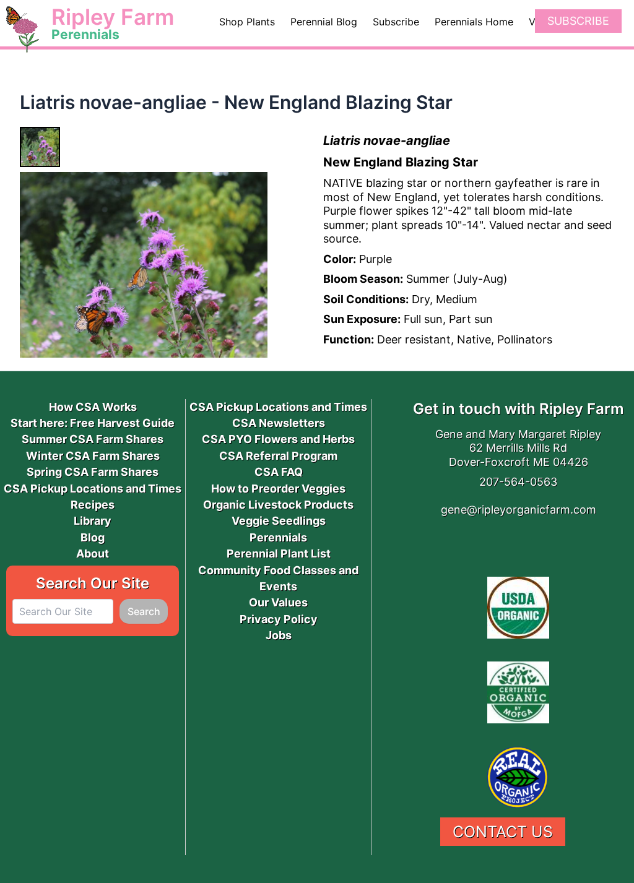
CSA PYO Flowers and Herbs (278, 439)
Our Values (278, 602)
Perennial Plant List (279, 553)
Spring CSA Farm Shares (92, 471)
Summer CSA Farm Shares (92, 439)
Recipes (93, 504)
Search (144, 611)
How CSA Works (93, 406)
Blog (92, 537)
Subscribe (578, 20)
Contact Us (503, 831)
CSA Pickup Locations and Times (92, 488)
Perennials (278, 537)
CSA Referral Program (278, 455)
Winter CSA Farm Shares (93, 455)
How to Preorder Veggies (278, 488)
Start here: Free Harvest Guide (93, 422)
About (92, 553)
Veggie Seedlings (279, 520)
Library (92, 520)
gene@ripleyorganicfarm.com (518, 509)
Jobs (279, 635)
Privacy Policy (279, 619)
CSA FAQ (278, 471)
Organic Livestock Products (278, 504)
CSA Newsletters (278, 422)
